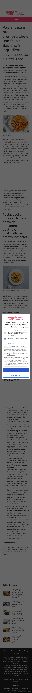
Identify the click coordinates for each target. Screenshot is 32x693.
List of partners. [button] (11, 355)
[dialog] (16, 346)
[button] (16, 343)
